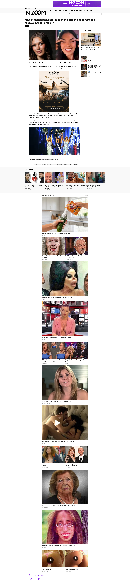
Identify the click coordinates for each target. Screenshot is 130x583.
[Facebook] (29, 575)
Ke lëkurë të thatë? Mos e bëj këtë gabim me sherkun (67, 13)
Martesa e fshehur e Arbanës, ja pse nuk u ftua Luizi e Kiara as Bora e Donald (54, 187)
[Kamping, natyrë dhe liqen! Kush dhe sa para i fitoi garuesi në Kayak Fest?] (84, 59)
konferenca (49, 164)
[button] (103, 10)
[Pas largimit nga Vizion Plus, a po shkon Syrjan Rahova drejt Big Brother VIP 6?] (84, 67)
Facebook (34, 575)
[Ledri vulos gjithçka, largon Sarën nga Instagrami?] (75, 177)
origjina (70, 164)
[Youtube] (38, 579)
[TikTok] (30, 579)
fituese (36, 164)
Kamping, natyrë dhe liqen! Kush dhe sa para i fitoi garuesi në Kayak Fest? (94, 59)
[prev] (102, 14)
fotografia (44, 164)
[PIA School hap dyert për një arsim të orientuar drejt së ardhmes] (91, 39)
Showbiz (27, 25)
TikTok (34, 579)
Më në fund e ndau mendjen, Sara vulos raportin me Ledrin (94, 186)
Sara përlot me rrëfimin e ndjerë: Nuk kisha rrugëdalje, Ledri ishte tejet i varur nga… (34, 187)
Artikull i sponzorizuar (84, 45)
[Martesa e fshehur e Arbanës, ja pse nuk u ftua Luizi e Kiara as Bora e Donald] (54, 177)
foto (39, 164)
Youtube (43, 579)
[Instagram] (38, 575)
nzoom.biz (65, 164)
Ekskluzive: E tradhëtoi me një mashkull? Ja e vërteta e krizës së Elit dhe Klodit (94, 74)
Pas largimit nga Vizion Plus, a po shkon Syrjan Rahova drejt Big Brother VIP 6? (94, 66)
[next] (104, 14)
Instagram (43, 575)
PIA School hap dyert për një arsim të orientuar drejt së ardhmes (90, 49)
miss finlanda (59, 164)
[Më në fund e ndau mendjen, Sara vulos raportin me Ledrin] (95, 177)
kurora (54, 164)
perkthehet (75, 164)
